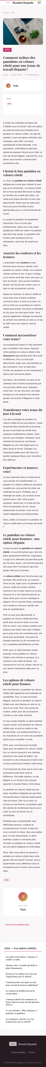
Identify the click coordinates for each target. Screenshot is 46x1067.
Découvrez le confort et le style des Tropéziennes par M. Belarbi (21, 975)
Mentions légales (18, 1052)
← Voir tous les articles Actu (16, 924)
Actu (13, 13)
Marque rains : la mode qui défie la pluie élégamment (21, 966)
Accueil (6, 13)
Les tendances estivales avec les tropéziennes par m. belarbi (20, 1020)
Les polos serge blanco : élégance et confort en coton (21, 958)
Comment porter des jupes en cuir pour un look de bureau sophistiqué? (22, 983)
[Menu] (39, 3)
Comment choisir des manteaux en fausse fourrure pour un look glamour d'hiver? (22, 1002)
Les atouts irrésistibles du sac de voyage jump (20, 992)
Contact (31, 1052)
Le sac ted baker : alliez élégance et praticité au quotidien (21, 1011)
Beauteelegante (23, 2)
